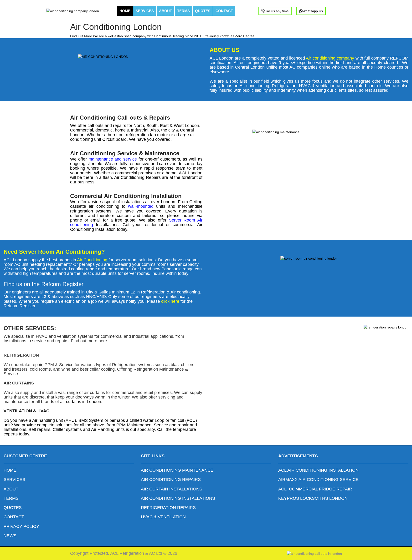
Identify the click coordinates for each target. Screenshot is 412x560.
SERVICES (145, 11)
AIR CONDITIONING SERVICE (329, 479)
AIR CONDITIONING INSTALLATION (323, 470)
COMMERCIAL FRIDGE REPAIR (321, 489)
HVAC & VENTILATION (163, 517)
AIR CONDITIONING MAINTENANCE (177, 470)
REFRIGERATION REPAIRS (168, 507)
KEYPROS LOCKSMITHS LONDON (313, 498)
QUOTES (202, 11)
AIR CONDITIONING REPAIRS (171, 479)
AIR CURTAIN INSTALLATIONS (171, 489)
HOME (124, 11)
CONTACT (224, 11)
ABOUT (165, 11)
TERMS (183, 11)
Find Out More (81, 36)
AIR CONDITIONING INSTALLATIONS (178, 498)
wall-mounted (141, 206)
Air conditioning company (330, 58)
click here (169, 301)
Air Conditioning (92, 259)
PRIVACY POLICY (22, 526)
